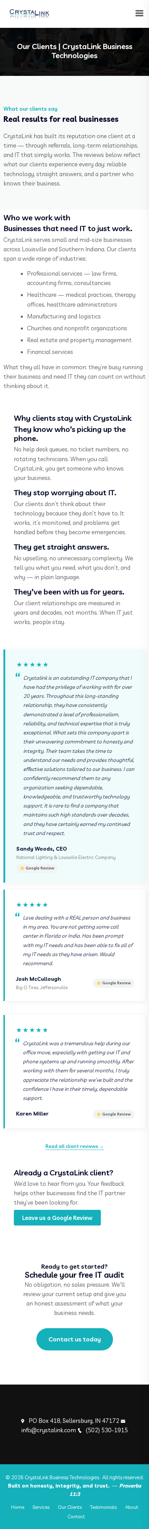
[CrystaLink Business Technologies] (29, 13)
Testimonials (103, 1507)
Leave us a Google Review (57, 1217)
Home (17, 1507)
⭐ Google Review (37, 868)
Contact (76, 1516)
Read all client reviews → (74, 1146)
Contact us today (75, 1339)
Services (41, 1507)
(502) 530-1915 (107, 1430)
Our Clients (70, 1507)
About (131, 1507)
